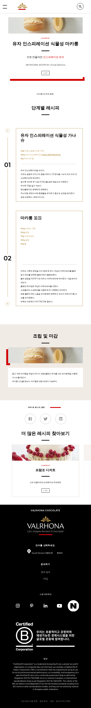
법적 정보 (44, 701)
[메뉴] (5, 6)
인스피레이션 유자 (53, 57)
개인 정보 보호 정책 (29, 701)
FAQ (45, 578)
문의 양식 (45, 572)
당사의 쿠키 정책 (63, 701)
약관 (52, 701)
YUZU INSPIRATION (51, 154)
